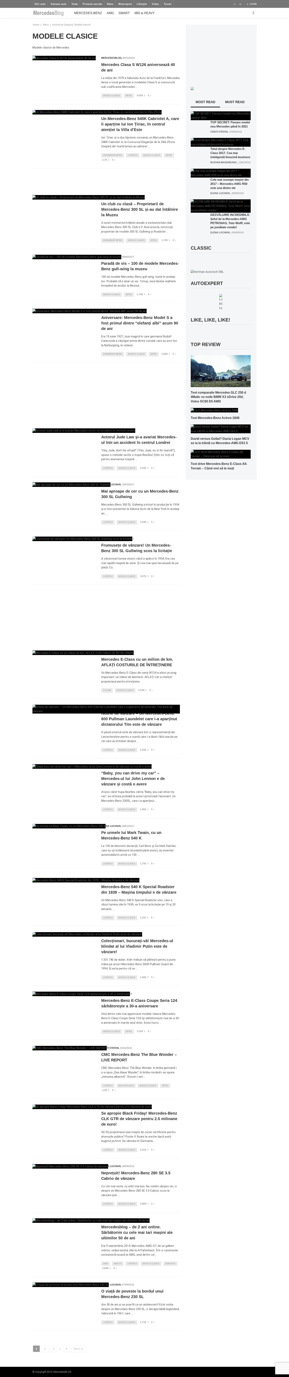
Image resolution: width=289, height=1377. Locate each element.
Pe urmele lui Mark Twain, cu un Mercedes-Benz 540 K (131, 835)
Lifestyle (142, 4)
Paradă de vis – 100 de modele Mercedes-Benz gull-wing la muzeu (140, 266)
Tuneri (167, 4)
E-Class (107, 690)
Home (36, 24)
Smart (124, 13)
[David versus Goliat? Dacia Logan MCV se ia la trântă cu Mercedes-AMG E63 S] (221, 429)
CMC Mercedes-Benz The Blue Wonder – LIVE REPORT (139, 1057)
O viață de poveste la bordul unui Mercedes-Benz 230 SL (132, 1294)
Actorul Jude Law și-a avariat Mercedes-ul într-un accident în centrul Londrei (139, 440)
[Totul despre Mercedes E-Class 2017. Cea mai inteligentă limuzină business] (221, 142)
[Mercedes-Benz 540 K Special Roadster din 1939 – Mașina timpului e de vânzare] (85, 880)
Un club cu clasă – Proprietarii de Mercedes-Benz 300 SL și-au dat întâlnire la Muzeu (139, 209)
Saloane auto (58, 4)
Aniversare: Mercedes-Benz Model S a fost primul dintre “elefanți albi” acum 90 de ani (139, 323)
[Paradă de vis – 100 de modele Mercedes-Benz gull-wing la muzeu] (76, 257)
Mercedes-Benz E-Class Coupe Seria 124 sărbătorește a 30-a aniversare (139, 1003)
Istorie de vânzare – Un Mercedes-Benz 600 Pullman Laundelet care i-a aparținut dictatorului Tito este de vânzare (139, 719)
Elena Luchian (111, 484)
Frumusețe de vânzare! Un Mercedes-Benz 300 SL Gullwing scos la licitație (136, 548)
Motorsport (125, 4)
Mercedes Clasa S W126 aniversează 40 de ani (138, 67)
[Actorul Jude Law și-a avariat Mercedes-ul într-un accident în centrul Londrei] (83, 430)
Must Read (235, 102)
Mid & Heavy (144, 13)
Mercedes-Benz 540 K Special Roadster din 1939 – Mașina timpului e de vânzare (138, 889)
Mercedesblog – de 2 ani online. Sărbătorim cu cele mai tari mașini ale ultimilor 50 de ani (137, 1232)
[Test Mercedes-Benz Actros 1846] (214, 410)
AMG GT (117, 1263)
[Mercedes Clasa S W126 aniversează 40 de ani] (64, 58)
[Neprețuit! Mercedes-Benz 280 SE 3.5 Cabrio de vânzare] (70, 1166)
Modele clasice (111, 95)
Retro (110, 4)
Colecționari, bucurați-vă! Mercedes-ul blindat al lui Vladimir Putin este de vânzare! (137, 946)
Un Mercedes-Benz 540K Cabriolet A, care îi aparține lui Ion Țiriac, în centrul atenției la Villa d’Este (140, 124)
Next (77, 1348)
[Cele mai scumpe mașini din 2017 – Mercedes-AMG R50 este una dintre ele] (221, 173)
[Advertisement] (106, 180)
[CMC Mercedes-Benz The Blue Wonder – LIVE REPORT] (69, 1048)
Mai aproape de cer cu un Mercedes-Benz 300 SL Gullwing (140, 494)
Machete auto (126, 1086)
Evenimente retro (112, 155)
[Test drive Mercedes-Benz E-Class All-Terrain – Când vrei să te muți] (221, 454)
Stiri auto (40, 4)
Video (155, 4)
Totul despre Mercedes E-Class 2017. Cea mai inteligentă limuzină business (230, 153)
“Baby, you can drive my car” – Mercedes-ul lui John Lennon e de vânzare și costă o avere (133, 778)
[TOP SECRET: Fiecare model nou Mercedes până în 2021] (221, 115)
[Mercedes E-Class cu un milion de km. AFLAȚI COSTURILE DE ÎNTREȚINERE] (83, 652)
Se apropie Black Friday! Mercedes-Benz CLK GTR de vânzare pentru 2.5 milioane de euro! (139, 1118)
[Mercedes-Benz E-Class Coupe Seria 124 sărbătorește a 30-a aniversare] (81, 994)
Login (253, 4)
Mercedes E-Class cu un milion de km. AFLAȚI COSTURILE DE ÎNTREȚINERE (137, 662)
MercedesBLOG (111, 58)
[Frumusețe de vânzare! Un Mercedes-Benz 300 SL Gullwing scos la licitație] (82, 539)
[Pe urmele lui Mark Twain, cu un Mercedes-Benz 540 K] (69, 826)
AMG (110, 13)
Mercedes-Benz (88, 13)
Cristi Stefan (110, 1048)
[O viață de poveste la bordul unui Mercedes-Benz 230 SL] (70, 1285)
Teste (74, 4)
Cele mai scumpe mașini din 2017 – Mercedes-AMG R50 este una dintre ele (229, 184)
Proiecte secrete (92, 4)
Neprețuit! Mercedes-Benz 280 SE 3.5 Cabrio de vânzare (135, 1176)
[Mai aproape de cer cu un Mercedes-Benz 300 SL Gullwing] (71, 484)
